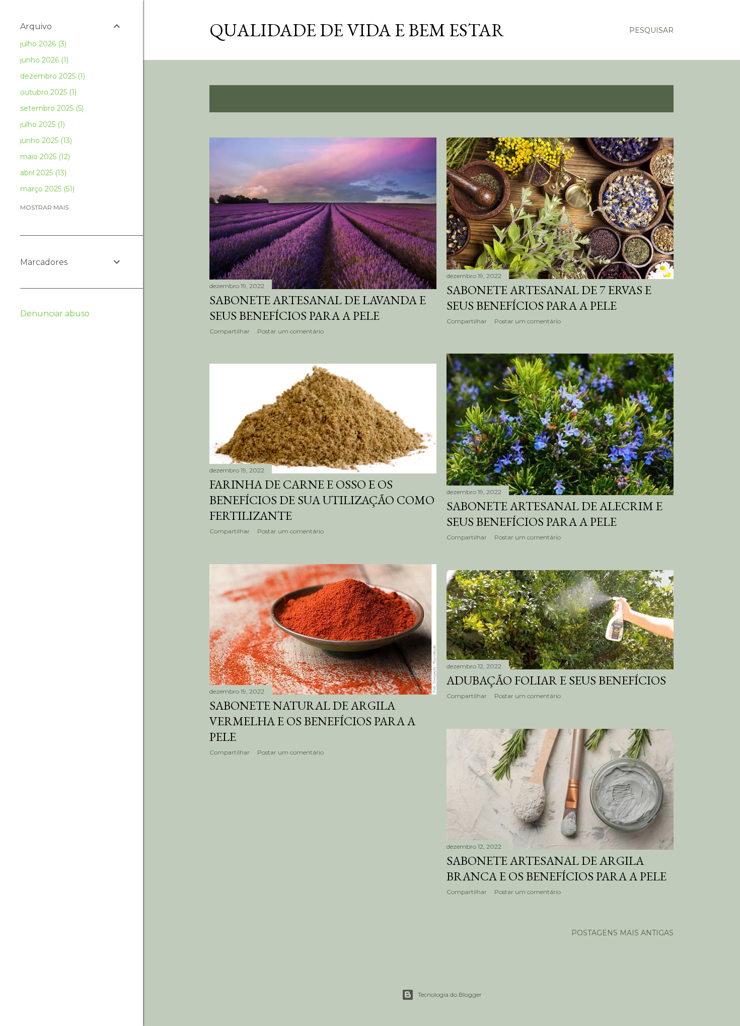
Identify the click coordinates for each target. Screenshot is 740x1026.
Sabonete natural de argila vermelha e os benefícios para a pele (312, 721)
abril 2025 (42, 172)
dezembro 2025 (51, 76)
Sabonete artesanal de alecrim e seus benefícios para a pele (554, 513)
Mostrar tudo (632, 98)
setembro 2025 (51, 108)
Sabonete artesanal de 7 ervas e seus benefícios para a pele (549, 297)
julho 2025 (41, 124)
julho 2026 (42, 43)
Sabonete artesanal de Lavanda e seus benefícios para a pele (317, 307)
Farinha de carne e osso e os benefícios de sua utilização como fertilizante (321, 499)
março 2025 (46, 188)
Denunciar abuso (55, 313)
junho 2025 (45, 140)
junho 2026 (43, 59)
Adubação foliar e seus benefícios (556, 680)
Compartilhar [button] (229, 331)
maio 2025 (44, 156)
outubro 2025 (47, 92)
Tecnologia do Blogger (450, 994)
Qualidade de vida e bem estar (356, 30)
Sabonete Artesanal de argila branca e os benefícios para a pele (557, 868)
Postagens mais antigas (622, 932)
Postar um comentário (290, 331)
